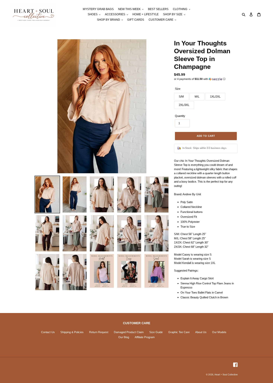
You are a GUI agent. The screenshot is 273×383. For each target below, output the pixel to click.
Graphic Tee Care (179, 332)
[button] (199, 79)
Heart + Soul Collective (226, 374)
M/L (197, 96)
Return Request (98, 332)
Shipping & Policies (72, 332)
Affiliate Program (145, 337)
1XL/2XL (215, 96)
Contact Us (48, 332)
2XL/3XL (184, 104)
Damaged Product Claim (129, 332)
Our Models (219, 332)
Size (177, 88)
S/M (181, 96)
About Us (201, 332)
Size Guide (156, 332)
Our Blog (123, 337)
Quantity (180, 115)
